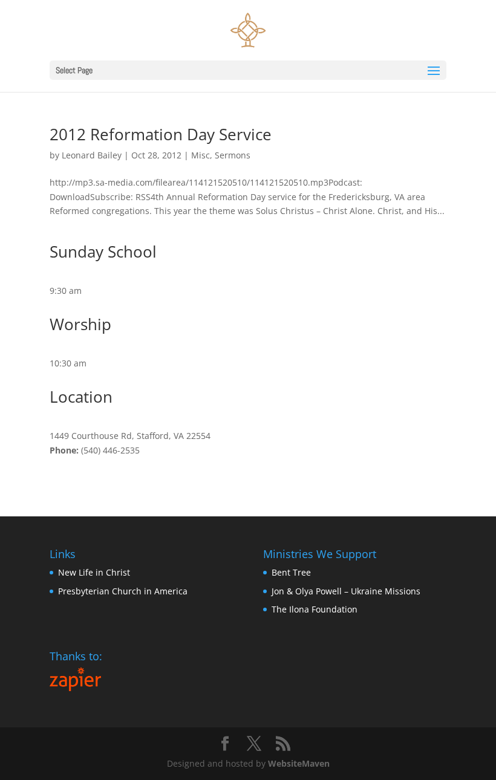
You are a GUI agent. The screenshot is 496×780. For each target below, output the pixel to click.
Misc (200, 155)
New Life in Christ (94, 572)
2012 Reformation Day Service (161, 134)
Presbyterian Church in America (123, 591)
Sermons (232, 155)
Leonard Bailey (92, 155)
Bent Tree (291, 572)
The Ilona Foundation (314, 609)
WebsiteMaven (299, 763)
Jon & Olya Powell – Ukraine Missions (346, 591)
